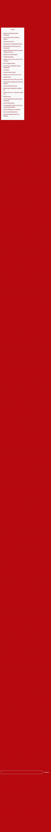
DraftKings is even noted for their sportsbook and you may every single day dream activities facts (23, 795)
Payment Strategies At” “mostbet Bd (11, 109)
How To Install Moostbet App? (10, 111)
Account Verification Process (10, 85)
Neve (2, 830)
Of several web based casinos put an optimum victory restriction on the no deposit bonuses (22, 782)
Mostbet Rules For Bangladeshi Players (12, 43)
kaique (4, 17)
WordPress (11, 830)
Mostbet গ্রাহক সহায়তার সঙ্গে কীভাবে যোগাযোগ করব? (13, 79)
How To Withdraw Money (9, 63)
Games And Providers (8, 41)
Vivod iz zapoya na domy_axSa (8, 813)
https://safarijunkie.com (14, 177)
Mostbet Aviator (7, 96)
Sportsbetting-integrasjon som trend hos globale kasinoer (14, 788)
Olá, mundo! (9, 818)
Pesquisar (3, 769)
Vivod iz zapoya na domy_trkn (8, 803)
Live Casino (6, 69)
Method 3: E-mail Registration (10, 54)
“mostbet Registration (8, 56)
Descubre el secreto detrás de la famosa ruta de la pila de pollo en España (26, 821)
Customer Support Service (9, 72)
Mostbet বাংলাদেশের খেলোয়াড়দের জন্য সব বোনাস (12, 74)
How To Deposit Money (8, 103)
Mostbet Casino (7, 77)
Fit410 (2, 818)
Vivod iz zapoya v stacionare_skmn (9, 808)
